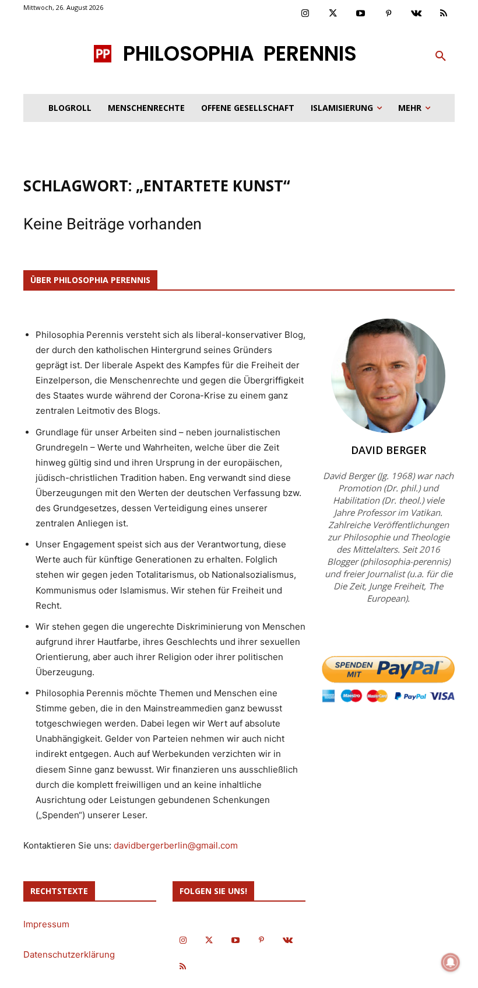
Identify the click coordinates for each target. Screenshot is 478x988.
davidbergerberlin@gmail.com (176, 845)
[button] (441, 57)
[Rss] (444, 14)
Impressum (46, 924)
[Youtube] (361, 14)
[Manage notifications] (450, 962)
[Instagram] (305, 14)
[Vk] (416, 14)
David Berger (388, 450)
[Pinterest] (389, 14)
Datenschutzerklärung (69, 954)
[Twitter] (333, 14)
